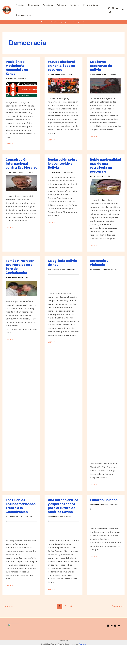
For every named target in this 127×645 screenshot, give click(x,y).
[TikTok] (110, 12)
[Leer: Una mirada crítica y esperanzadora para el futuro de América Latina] (63, 527)
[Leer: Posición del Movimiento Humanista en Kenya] (21, 89)
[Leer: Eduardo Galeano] (105, 515)
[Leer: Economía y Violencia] (105, 365)
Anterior (7, 606)
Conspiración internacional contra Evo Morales (21, 163)
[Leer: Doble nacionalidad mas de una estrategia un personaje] (105, 187)
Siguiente (118, 606)
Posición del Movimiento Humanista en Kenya (17, 68)
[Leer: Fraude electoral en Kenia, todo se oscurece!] (63, 85)
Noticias (108, 176)
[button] (78, 5)
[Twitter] (112, 625)
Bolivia (70, 172)
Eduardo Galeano (104, 500)
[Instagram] (113, 8)
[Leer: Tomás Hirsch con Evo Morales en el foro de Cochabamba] (21, 288)
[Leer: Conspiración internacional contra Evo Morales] (21, 183)
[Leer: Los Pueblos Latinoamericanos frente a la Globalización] (21, 527)
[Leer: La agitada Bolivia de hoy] (63, 280)
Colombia (112, 74)
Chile (26, 277)
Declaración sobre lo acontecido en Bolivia (62, 163)
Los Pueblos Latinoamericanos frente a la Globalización (20, 506)
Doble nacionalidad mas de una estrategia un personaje (105, 165)
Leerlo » (9, 143)
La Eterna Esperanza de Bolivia (101, 66)
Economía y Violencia (99, 263)
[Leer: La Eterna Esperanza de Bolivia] (105, 85)
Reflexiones (29, 172)
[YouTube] (117, 8)
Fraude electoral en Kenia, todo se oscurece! (61, 66)
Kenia (24, 78)
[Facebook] (109, 8)
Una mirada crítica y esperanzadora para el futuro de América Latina (63, 506)
